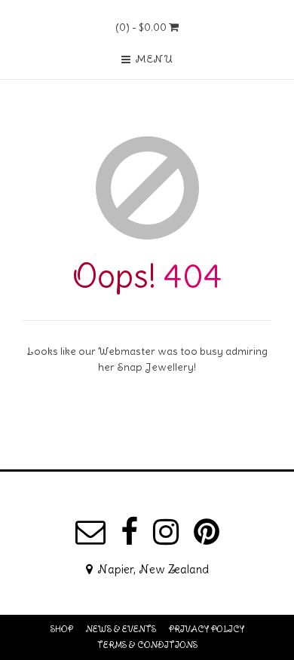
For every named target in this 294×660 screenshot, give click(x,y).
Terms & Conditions (147, 645)
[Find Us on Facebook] (129, 532)
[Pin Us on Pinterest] (206, 532)
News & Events (121, 629)
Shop (62, 629)
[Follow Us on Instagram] (166, 532)
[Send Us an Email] (90, 532)
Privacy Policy (206, 629)
